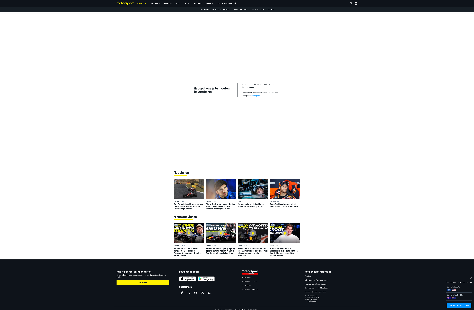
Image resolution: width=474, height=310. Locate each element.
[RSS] (209, 292)
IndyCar (167, 3)
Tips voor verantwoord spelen (316, 284)
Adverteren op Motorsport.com (316, 280)
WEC (178, 3)
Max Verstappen (258, 10)
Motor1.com (246, 277)
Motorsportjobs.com (249, 281)
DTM (187, 3)
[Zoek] (351, 3)
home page (255, 95)
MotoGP (154, 3)
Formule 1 (141, 3)
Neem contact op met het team (316, 288)
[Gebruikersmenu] (356, 3)
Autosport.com (247, 285)
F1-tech (271, 10)
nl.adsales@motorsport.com (315, 292)
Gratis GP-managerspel (221, 10)
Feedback (308, 276)
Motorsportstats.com (250, 289)
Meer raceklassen (202, 3)
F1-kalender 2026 (240, 10)
